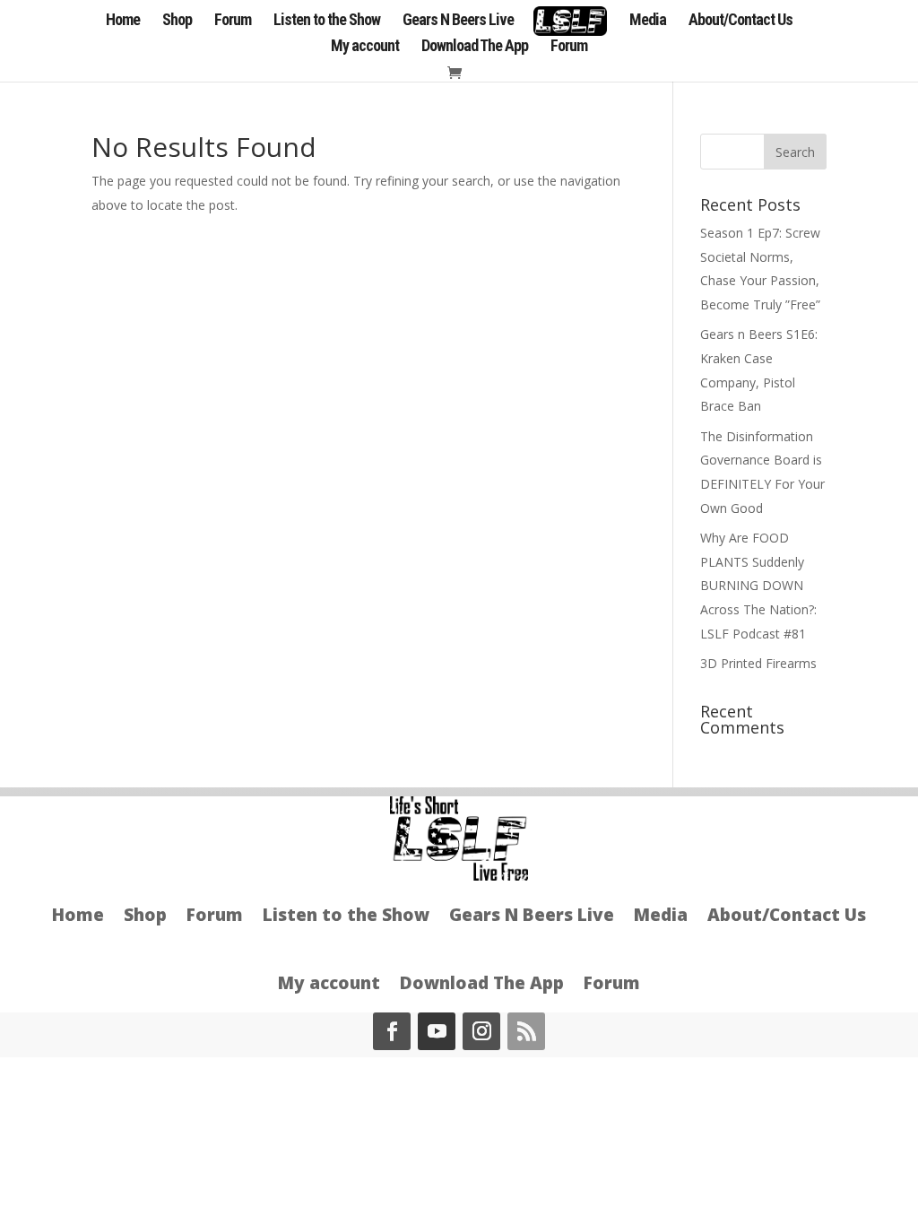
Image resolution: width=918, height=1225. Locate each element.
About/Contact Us (740, 21)
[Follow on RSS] (526, 1031)
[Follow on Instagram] (481, 1031)
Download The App (474, 47)
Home (123, 21)
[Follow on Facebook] (392, 1031)
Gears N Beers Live (458, 21)
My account (365, 47)
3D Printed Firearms (758, 663)
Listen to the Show (326, 21)
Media (647, 21)
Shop (177, 21)
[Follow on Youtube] (436, 1031)
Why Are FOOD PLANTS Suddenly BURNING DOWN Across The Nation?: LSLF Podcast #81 (758, 585)
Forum (232, 21)
